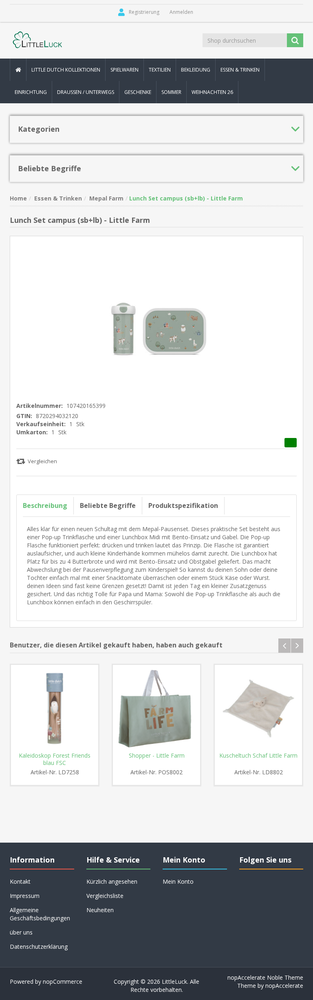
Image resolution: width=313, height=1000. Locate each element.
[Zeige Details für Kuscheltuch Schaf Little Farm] (258, 708)
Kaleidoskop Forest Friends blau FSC (54, 759)
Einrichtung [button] (31, 92)
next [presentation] (297, 645)
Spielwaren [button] (124, 69)
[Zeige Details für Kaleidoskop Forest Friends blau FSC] (54, 708)
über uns (21, 932)
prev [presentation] (284, 645)
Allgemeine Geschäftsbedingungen (40, 914)
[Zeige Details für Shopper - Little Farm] (156, 708)
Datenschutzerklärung (39, 946)
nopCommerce (62, 981)
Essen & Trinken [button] (240, 69)
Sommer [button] (171, 92)
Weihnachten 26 (212, 92)
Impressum (25, 896)
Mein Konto (178, 881)
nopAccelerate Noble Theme (265, 977)
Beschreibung (45, 505)
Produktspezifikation (183, 505)
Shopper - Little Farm (157, 755)
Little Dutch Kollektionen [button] (65, 69)
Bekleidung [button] (195, 69)
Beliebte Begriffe (108, 505)
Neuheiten (100, 910)
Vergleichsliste (104, 896)
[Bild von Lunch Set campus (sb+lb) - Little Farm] (156, 316)
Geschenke (137, 92)
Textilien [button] (160, 69)
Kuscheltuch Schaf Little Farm (258, 755)
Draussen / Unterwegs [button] (85, 92)
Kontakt (20, 881)
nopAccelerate (284, 985)
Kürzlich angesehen (111, 881)
